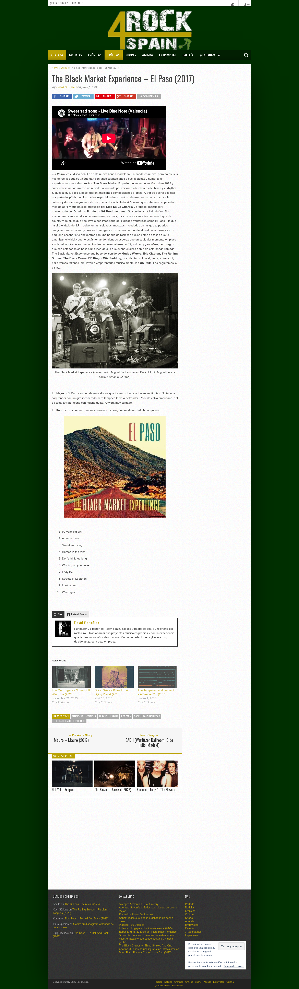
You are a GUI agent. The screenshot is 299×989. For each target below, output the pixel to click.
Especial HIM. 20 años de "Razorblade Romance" (148, 931)
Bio (60, 614)
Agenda (147, 55)
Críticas (114, 55)
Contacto (77, 3)
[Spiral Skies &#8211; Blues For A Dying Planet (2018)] (114, 677)
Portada (57, 55)
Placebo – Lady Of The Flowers (156, 789)
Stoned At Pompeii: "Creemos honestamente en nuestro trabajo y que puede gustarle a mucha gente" (147, 939)
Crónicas (94, 55)
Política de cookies (234, 966)
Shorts (131, 55)
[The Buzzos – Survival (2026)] (114, 785)
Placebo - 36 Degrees (131, 924)
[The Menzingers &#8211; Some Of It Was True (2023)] (71, 677)
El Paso (103, 716)
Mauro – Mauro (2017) (71, 740)
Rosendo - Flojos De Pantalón (136, 914)
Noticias (75, 55)
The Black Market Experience (69, 721)
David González (66, 87)
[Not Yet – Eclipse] (72, 785)
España (114, 716)
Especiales (58, 65)
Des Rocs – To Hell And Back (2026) (86, 918)
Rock (137, 716)
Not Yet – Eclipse (62, 789)
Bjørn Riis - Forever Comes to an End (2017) (145, 952)
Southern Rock (151, 716)
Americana (77, 716)
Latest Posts (79, 614)
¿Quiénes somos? (59, 3)
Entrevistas (167, 55)
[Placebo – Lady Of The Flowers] (157, 785)
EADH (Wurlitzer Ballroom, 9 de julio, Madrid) (149, 742)
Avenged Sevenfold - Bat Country (138, 904)
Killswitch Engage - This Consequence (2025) (145, 928)
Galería (187, 55)
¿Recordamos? (210, 55)
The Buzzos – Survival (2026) (112, 789)
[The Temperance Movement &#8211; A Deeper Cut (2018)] (157, 677)
